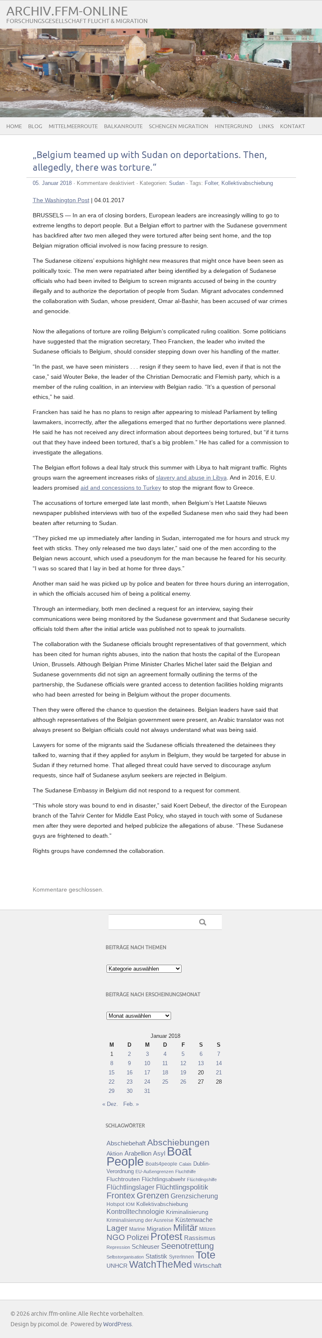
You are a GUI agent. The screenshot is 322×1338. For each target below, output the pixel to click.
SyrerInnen (181, 1257)
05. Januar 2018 (52, 183)
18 (165, 1072)
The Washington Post (61, 200)
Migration (159, 1228)
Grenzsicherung (194, 1196)
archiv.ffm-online (67, 11)
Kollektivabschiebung (247, 183)
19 (183, 1072)
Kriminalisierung (187, 1212)
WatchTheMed (160, 1264)
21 (219, 1072)
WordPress (117, 1324)
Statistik (156, 1256)
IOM (130, 1204)
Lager (116, 1227)
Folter (211, 183)
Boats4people (161, 1164)
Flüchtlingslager (130, 1187)
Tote (206, 1255)
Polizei (138, 1237)
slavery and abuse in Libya (191, 477)
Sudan (176, 183)
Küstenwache (194, 1219)
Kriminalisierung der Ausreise (140, 1220)
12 (183, 1063)
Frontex (120, 1195)
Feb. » (131, 1104)
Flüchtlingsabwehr (163, 1179)
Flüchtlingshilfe (202, 1179)
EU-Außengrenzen (154, 1171)
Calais (185, 1163)
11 (165, 1063)
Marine (137, 1229)
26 (183, 1082)
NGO (115, 1237)
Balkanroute (123, 126)
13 (201, 1063)
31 (147, 1091)
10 (147, 1063)
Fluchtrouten (123, 1179)
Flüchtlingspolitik (182, 1187)
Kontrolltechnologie (135, 1211)
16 (129, 1072)
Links (266, 126)
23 (129, 1082)
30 (129, 1091)
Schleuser (145, 1246)
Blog (35, 126)
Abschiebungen (178, 1142)
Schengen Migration (178, 126)
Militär (185, 1227)
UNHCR (116, 1265)
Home (14, 126)
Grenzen (153, 1195)
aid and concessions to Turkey (120, 487)
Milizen (207, 1229)
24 (147, 1082)
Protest (166, 1236)
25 (165, 1082)
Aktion (114, 1153)
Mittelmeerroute (73, 126)
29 (111, 1091)
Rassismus (200, 1238)
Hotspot (115, 1204)
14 (219, 1063)
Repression (118, 1247)
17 (147, 1072)
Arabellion (138, 1153)
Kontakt (292, 126)
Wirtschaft (207, 1265)
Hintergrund (233, 126)
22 (111, 1082)
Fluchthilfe (185, 1171)
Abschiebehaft (125, 1143)
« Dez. (110, 1104)
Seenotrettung (187, 1246)
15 (111, 1072)
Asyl (159, 1153)
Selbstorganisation (125, 1256)
